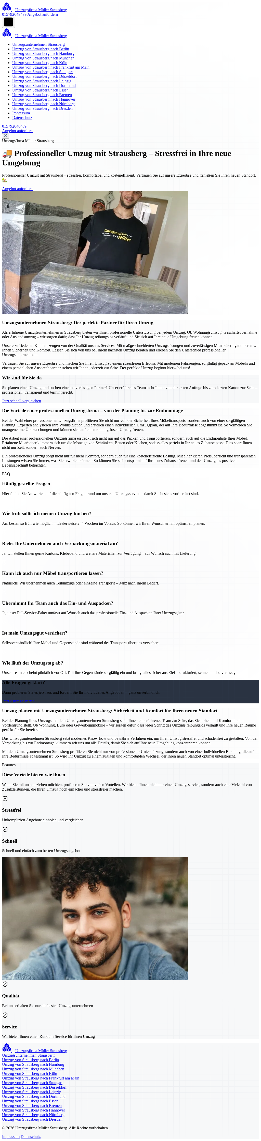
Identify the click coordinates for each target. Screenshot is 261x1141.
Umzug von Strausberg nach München (43, 58)
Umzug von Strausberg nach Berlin (40, 49)
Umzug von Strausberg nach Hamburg (43, 53)
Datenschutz (22, 117)
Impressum (21, 113)
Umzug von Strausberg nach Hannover (43, 99)
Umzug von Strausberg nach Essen (40, 90)
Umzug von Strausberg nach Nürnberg (43, 104)
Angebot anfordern (42, 14)
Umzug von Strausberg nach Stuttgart (42, 72)
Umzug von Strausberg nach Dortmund (44, 85)
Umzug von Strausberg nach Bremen (42, 94)
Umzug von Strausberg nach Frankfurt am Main (50, 67)
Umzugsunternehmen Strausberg (38, 44)
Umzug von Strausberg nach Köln (39, 62)
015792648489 (14, 14)
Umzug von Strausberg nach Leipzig (41, 81)
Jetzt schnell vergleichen (21, 401)
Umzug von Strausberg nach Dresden (42, 108)
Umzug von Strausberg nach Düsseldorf (44, 76)
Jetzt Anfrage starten (18, 701)
